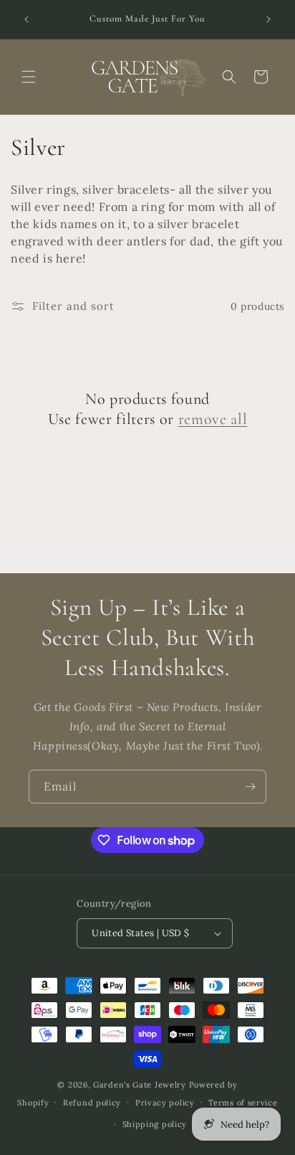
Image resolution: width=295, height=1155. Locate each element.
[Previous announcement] (26, 19)
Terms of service (242, 1103)
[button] (28, 77)
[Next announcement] (268, 19)
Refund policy (92, 1103)
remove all (213, 419)
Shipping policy (155, 1124)
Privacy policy (165, 1103)
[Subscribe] (250, 786)
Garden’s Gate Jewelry (139, 1085)
